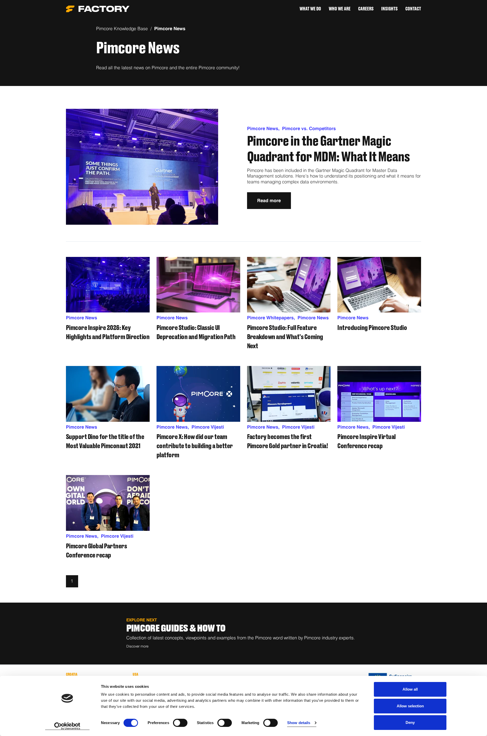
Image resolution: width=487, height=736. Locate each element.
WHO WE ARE (340, 9)
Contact (413, 9)
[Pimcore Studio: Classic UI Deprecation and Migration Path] (198, 285)
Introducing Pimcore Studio (372, 328)
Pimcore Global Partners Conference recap (96, 551)
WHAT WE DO (310, 9)
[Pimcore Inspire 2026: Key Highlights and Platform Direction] (108, 285)
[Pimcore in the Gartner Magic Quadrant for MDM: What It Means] (142, 167)
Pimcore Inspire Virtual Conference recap (366, 441)
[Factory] (98, 9)
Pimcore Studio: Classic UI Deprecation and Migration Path (196, 332)
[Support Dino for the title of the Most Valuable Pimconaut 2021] (108, 394)
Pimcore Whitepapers (272, 317)
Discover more (137, 646)
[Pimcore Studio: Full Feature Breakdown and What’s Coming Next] (289, 285)
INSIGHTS (389, 9)
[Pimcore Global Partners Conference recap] (108, 503)
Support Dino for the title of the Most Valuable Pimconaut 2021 (105, 441)
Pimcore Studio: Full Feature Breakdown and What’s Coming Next (285, 337)
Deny (410, 722)
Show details (298, 723)
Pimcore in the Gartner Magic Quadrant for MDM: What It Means (328, 149)
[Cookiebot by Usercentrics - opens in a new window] (67, 726)
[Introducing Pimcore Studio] (379, 285)
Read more (269, 200)
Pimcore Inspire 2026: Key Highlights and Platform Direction (107, 332)
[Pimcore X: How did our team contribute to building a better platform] (198, 394)
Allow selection (410, 706)
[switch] (180, 723)
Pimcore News (169, 28)
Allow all (410, 689)
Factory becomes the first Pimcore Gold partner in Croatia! (287, 441)
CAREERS (366, 9)
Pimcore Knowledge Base (122, 28)
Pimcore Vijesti (208, 427)
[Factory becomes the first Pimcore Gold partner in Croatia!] (289, 394)
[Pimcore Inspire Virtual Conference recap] (379, 394)
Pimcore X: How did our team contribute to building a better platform (194, 446)
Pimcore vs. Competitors (309, 128)
